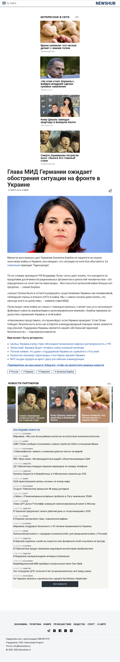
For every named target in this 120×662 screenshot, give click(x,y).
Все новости (60, 584)
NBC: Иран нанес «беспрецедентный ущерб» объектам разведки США (51, 459)
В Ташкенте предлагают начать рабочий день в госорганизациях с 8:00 (52, 511)
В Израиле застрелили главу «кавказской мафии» (40, 518)
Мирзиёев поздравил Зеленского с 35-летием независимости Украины (52, 526)
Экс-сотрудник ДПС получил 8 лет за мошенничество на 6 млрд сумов (52, 571)
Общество (27, 464)
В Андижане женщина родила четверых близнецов (41, 556)
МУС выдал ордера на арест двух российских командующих (47, 359)
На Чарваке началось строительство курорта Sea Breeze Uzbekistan (50, 578)
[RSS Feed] (71, 631)
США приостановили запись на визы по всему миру (41, 481)
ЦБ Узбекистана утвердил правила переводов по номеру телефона (50, 466)
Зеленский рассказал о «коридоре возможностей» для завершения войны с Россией (60, 533)
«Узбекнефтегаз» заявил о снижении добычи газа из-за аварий (47, 451)
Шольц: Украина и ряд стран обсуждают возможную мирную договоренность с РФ (60, 343)
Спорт (25, 493)
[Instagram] (54, 631)
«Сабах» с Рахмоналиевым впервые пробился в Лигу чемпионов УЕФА (52, 496)
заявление (14, 265)
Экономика (28, 449)
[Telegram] (48, 631)
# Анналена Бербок (64, 372)
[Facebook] (60, 631)
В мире (25, 441)
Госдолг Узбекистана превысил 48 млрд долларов (41, 488)
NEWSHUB (105, 3)
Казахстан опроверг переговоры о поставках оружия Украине (47, 355)
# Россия (13, 372)
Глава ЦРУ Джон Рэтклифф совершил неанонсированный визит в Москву (54, 503)
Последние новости (26, 430)
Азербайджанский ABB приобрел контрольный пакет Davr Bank (47, 563)
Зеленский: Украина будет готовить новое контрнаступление (47, 347)
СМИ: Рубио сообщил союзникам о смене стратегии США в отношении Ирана (55, 444)
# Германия (44, 372)
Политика (27, 434)
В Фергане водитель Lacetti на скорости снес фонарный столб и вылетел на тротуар (59, 541)
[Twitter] (65, 631)
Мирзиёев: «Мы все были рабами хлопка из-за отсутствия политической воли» (56, 436)
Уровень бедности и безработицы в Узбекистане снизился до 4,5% (49, 473)
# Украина (28, 372)
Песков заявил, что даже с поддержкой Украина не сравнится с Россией (54, 351)
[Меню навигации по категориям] (4, 3)
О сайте (101, 624)
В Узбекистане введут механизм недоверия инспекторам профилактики (53, 548)
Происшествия (62, 624)
